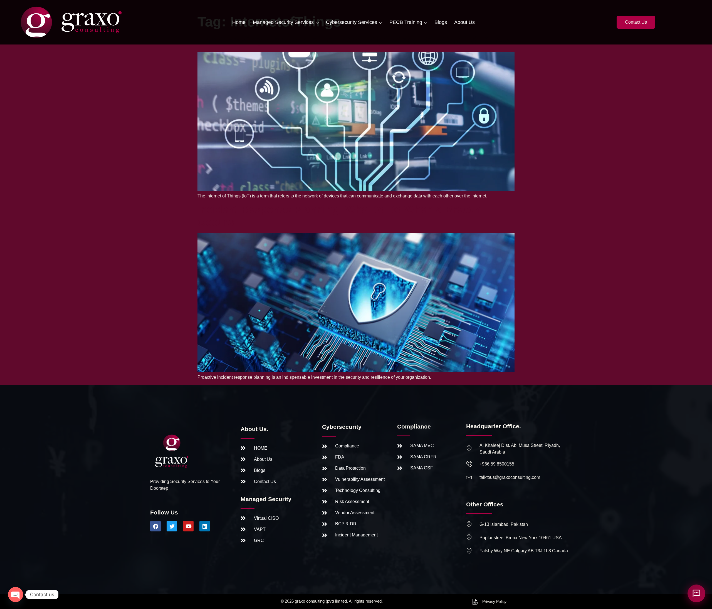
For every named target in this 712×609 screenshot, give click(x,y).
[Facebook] (155, 526)
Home (239, 22)
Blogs (440, 22)
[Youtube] (188, 526)
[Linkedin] (204, 526)
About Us (464, 22)
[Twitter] (172, 526)
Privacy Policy (494, 601)
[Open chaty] (15, 594)
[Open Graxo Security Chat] (696, 593)
